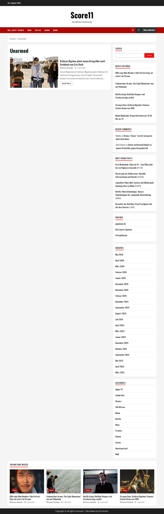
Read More (67, 83)
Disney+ (118, 401)
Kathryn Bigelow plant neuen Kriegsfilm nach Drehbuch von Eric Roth (34, 72)
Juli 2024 (119, 319)
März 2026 (119, 266)
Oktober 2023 (121, 349)
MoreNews (91, 511)
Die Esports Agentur (123, 229)
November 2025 (121, 290)
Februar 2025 (121, 295)
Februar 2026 (121, 272)
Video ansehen (149, 30)
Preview (118, 430)
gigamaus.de (120, 223)
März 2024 (120, 331)
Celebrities (120, 395)
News (29, 30)
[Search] (133, 30)
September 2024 (122, 307)
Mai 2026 (119, 254)
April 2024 (119, 325)
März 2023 (119, 372)
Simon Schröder (67, 68)
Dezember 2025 (121, 284)
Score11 (82, 14)
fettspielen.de (121, 235)
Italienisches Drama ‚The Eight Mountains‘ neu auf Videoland (63, 498)
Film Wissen (120, 407)
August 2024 (120, 313)
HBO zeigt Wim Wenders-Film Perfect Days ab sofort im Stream (25, 498)
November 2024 (121, 301)
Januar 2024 (120, 337)
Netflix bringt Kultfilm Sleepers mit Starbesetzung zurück (97, 498)
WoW (117, 454)
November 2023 (121, 343)
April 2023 (119, 366)
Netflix (38, 30)
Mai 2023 (119, 360)
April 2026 (119, 260)
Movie (55, 30)
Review (118, 436)
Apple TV (118, 389)
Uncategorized (121, 448)
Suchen (118, 48)
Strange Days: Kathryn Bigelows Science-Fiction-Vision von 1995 (137, 498)
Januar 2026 (120, 278)
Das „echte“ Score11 (16, 30)
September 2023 (122, 354)
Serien (47, 30)
